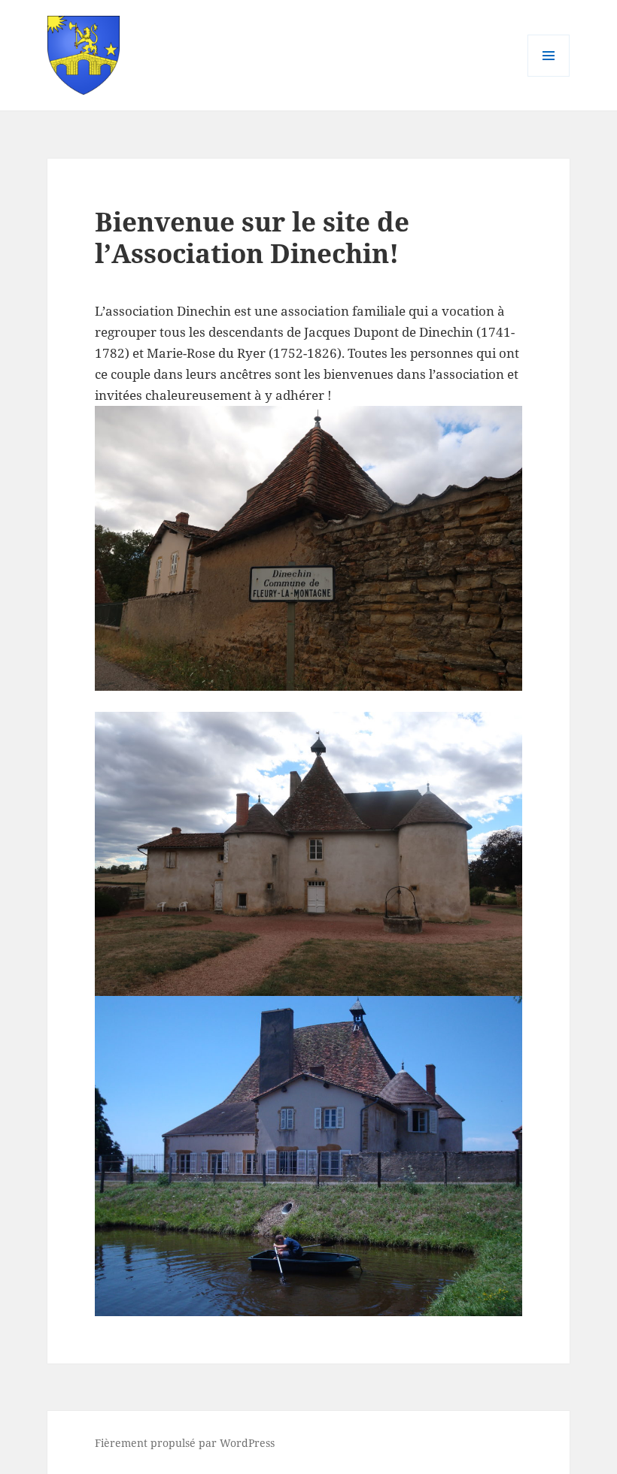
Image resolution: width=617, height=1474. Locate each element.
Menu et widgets (549, 76)
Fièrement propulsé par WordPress (185, 1443)
